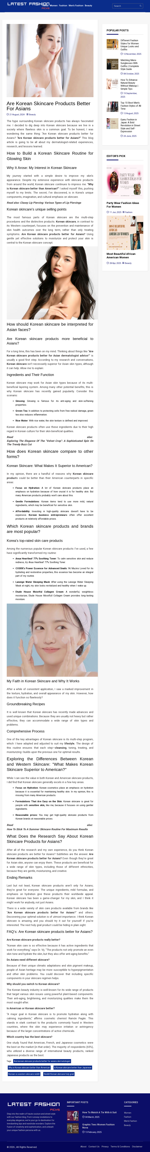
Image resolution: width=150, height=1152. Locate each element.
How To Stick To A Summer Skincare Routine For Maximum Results (47, 829)
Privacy (105, 1146)
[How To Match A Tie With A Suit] (73, 1116)
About (83, 1146)
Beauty (88, 5)
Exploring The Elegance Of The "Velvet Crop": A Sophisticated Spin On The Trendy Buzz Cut (50, 442)
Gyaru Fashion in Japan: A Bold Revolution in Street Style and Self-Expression (130, 125)
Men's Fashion (76, 5)
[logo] (29, 6)
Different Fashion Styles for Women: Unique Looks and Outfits (130, 45)
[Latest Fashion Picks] (34, 1106)
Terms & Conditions (120, 1146)
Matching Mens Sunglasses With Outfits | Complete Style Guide (130, 65)
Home (45, 5)
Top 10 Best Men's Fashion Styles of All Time (131, 105)
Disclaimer (137, 1146)
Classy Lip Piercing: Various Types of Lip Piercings (50, 202)
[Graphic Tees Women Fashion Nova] (73, 1129)
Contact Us (93, 1146)
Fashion (63, 5)
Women (54, 5)
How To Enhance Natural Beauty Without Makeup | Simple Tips (129, 84)
